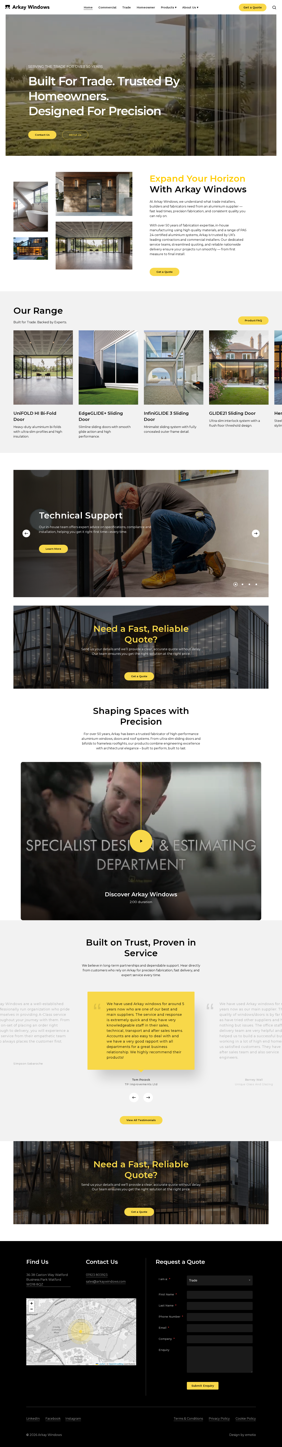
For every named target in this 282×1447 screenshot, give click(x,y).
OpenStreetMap (116, 1363)
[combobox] (220, 1280)
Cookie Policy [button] (246, 1418)
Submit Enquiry (202, 1385)
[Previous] (26, 533)
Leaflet (101, 1363)
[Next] (256, 533)
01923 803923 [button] (97, 1275)
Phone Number (171, 1316)
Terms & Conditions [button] (188, 1418)
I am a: (164, 1279)
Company (167, 1339)
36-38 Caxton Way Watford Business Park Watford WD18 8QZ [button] (47, 1279)
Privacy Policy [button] (219, 1418)
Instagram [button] (73, 1418)
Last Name (167, 1305)
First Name (168, 1294)
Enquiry (164, 1350)
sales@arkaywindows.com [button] (106, 1281)
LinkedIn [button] (33, 1418)
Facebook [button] (53, 1418)
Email (164, 1327)
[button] (42, 135)
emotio (250, 1435)
